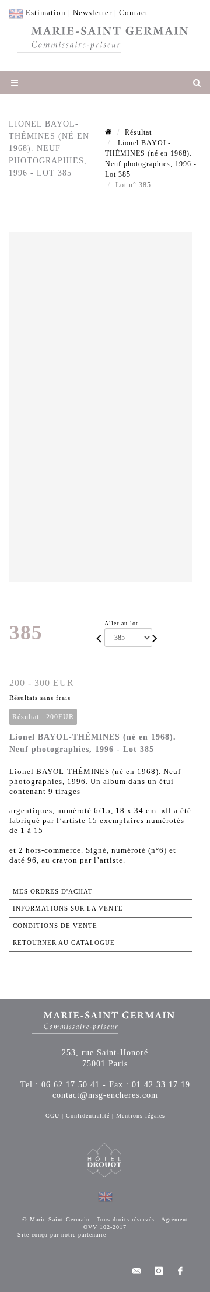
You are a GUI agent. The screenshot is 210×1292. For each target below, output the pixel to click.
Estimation (46, 12)
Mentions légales (140, 1115)
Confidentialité (88, 1115)
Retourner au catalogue (64, 942)
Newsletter (92, 12)
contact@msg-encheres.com (105, 1095)
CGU (53, 1115)
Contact (133, 12)
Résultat (138, 132)
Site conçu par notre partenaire (62, 1234)
